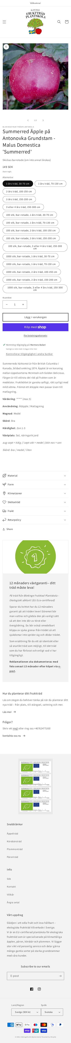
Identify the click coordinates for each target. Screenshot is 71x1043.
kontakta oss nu (12, 735)
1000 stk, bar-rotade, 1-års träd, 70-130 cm (31, 264)
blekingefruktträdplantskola (31, 1037)
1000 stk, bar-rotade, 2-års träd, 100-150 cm (31, 271)
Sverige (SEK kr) (23, 1012)
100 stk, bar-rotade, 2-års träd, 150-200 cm (31, 238)
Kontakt (11, 886)
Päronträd (12, 857)
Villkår (10, 894)
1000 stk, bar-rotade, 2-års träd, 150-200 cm (31, 279)
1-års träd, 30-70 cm (17, 183)
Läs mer (7, 712)
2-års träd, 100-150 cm (19, 191)
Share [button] (10, 529)
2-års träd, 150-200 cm (19, 199)
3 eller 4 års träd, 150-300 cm (23, 207)
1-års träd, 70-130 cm (50, 183)
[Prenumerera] (60, 976)
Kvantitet (7, 297)
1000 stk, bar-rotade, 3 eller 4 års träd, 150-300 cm (35, 288)
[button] (4, 22)
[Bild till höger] (43, 120)
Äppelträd (12, 833)
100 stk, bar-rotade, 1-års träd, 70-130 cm (30, 222)
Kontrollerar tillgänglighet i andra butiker (29, 353)
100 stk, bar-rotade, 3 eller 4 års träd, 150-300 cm (35, 247)
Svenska (49, 1012)
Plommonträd (15, 849)
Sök (9, 878)
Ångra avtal (13, 902)
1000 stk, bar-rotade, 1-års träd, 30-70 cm (30, 256)
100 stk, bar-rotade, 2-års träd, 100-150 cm (31, 230)
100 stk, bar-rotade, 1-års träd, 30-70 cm (29, 214)
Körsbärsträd (14, 841)
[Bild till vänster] (28, 120)
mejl (15, 728)
